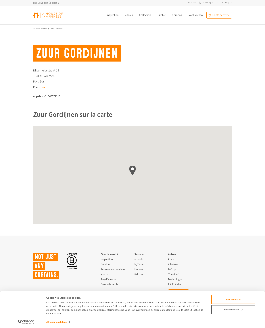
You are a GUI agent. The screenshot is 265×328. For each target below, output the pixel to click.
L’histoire (173, 264)
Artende (138, 259)
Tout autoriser (233, 299)
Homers (138, 269)
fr (226, 3)
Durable (161, 15)
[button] (132, 170)
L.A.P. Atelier (175, 284)
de (222, 3)
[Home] (48, 15)
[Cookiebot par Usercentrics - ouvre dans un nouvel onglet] (26, 322)
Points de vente (40, 29)
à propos (177, 15)
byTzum (139, 264)
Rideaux (129, 15)
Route (36, 87)
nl (218, 3)
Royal (171, 259)
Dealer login (207, 3)
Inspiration (112, 15)
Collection (145, 15)
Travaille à (191, 3)
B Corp (172, 269)
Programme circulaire (113, 269)
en (231, 3)
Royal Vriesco (195, 15)
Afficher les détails (56, 322)
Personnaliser (231, 309)
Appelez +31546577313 (46, 96)
